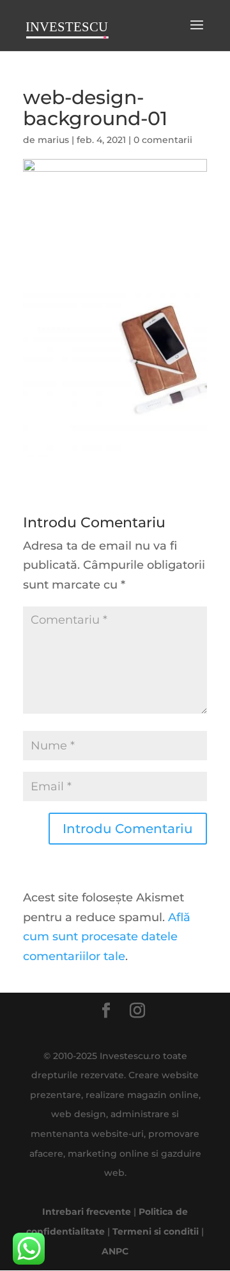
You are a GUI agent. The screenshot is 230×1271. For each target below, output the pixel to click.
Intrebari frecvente (86, 1211)
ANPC (115, 1251)
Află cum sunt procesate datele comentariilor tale (106, 936)
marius (53, 140)
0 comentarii (163, 140)
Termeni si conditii (155, 1231)
